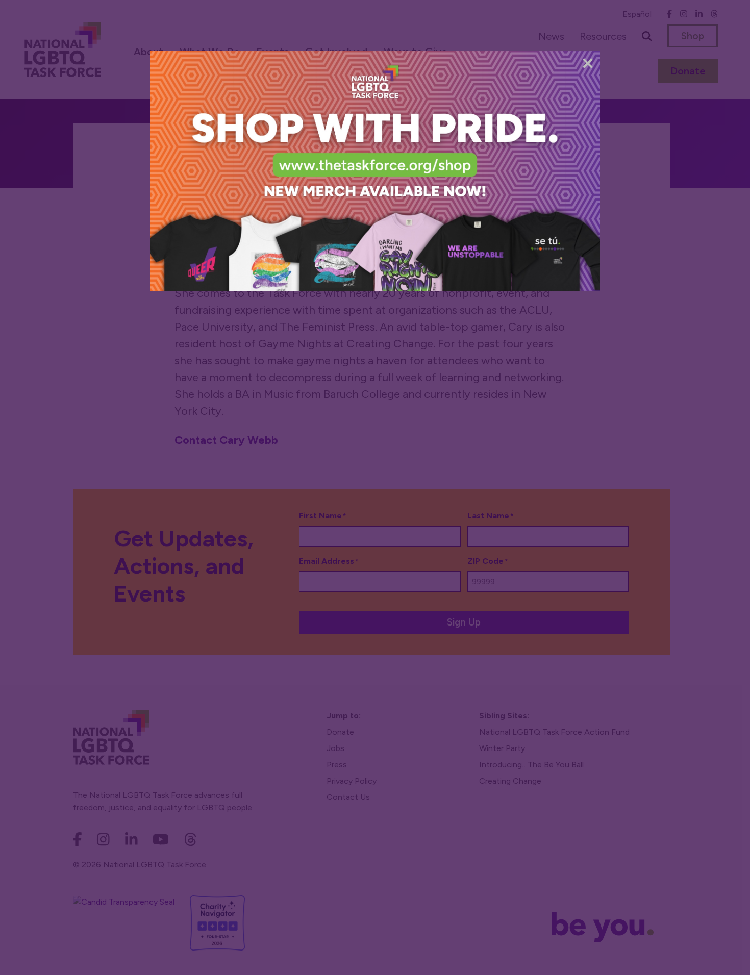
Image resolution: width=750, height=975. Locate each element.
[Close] (588, 63)
